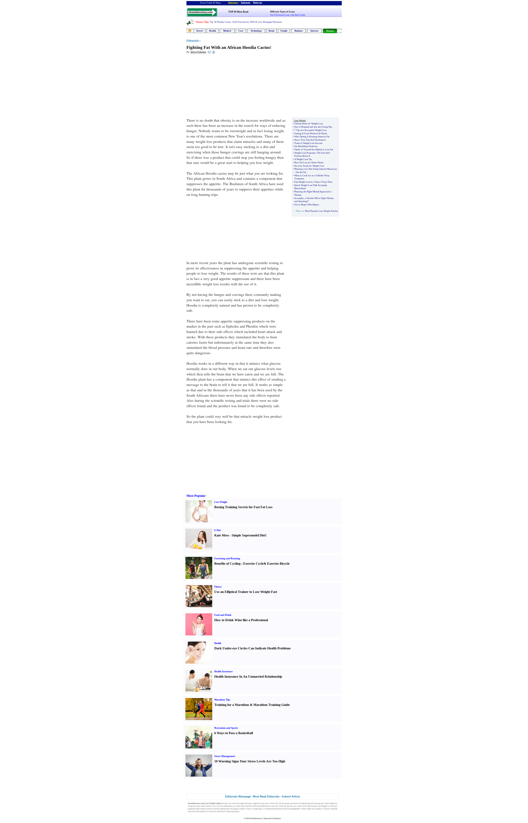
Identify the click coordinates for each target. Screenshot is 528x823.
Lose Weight (220, 502)
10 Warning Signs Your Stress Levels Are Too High (249, 761)
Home (272, 30)
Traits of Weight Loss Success (308, 143)
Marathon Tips (222, 699)
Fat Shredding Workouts (305, 146)
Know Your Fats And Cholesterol (310, 140)
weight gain (257, 809)
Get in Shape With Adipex (306, 204)
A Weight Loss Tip (303, 159)
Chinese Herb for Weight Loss (308, 123)
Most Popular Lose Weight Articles (321, 211)
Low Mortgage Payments (270, 22)
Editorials (192, 40)
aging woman (238, 809)
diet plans (197, 806)
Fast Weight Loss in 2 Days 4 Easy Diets (313, 182)
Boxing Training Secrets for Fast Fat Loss (243, 507)
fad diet (249, 806)
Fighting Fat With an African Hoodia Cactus (228, 47)
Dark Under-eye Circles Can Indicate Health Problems (252, 648)
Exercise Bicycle (278, 563)
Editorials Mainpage (238, 796)
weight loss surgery (314, 809)
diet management (293, 809)
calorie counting (330, 809)
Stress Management (224, 756)
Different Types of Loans (282, 11)
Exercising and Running (227, 558)
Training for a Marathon (231, 705)
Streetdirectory (256, 818)
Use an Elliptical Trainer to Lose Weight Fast (245, 592)
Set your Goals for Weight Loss (309, 166)
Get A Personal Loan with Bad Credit (287, 15)
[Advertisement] (220, 87)
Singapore (233, 2)
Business (299, 30)
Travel (199, 30)
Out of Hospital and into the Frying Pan (313, 127)
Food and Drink (222, 615)
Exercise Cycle (253, 563)
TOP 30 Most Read (238, 11)
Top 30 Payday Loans (220, 22)
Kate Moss (221, 535)
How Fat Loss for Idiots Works (308, 162)
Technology (256, 30)
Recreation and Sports (226, 728)
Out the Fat (301, 172)
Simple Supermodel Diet (248, 535)
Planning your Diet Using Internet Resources (315, 169)
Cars (240, 30)
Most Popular (196, 495)
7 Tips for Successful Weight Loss (310, 130)
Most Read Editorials (266, 796)
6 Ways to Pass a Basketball (233, 733)
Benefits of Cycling (227, 563)
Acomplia (299, 198)
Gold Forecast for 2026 (243, 22)
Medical (227, 30)
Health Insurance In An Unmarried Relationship (248, 676)
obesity (280, 809)
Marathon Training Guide (271, 705)
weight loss (256, 803)
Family (284, 30)
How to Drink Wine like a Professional (241, 620)
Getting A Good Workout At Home (310, 133)
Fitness (218, 586)
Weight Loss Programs (305, 153)
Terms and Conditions (272, 818)
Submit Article (291, 796)
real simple (240, 803)
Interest (314, 30)
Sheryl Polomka (198, 52)
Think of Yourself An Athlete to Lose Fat (313, 149)
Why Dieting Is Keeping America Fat (311, 136)
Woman (330, 30)
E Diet (217, 530)
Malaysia (257, 2)
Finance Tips (202, 22)
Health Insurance (223, 671)
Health (212, 30)
